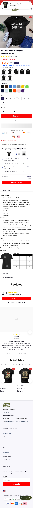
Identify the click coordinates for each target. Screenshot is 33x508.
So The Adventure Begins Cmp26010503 (16, 353)
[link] (5, 5)
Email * (5, 477)
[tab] (12, 45)
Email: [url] (4, 425)
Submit (16, 484)
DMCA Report (26, 495)
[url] (10, 428)
